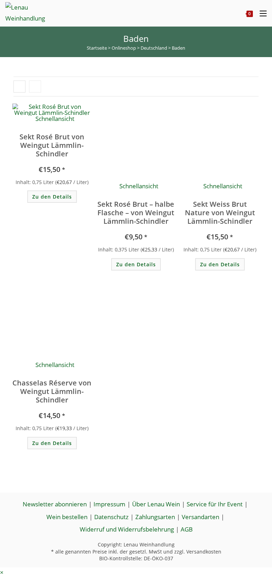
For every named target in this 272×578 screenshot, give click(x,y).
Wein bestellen (66, 517)
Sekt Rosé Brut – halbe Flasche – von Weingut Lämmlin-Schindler (135, 213)
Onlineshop (124, 48)
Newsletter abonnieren (55, 504)
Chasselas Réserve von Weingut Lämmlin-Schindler (51, 391)
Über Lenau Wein (156, 504)
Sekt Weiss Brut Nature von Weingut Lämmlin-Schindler (220, 213)
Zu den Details (52, 196)
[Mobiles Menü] (260, 13)
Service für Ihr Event (215, 504)
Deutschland (154, 48)
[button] (50, 118)
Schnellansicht (138, 186)
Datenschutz (111, 517)
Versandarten (200, 517)
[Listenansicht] (35, 86)
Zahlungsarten (155, 517)
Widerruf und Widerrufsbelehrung (127, 529)
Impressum (109, 504)
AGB (187, 529)
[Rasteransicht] (19, 86)
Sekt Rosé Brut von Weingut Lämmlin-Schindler (51, 145)
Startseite (97, 48)
